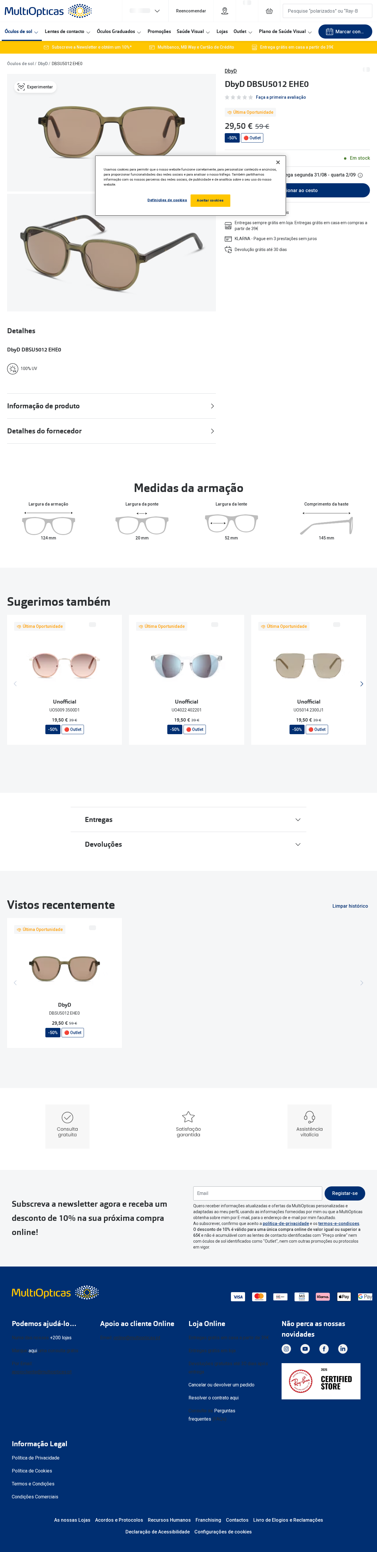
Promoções (159, 31)
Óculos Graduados (116, 31)
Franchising (208, 1520)
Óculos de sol (18, 31)
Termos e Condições (33, 1484)
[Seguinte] (361, 683)
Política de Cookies (32, 1471)
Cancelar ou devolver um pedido (221, 1385)
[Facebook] (324, 1349)
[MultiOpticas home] (56, 1292)
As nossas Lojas (72, 1520)
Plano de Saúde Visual (282, 31)
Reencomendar (191, 11)
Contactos (237, 1520)
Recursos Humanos (169, 1520)
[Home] (48, 11)
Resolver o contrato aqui (213, 1398)
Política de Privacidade (35, 1458)
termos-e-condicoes (338, 1223)
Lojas (222, 31)
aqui (33, 1350)
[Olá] (145, 11)
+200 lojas (61, 1337)
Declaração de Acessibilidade (157, 1532)
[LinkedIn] (343, 1349)
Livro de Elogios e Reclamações (288, 1520)
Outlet (240, 31)
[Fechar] (278, 162)
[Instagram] (286, 1349)
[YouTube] (305, 1349)
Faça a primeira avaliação (281, 97)
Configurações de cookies (223, 1532)
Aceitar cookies (210, 200)
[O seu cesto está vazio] (269, 11)
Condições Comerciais (35, 1497)
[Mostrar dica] (360, 175)
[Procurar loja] (225, 11)
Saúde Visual (190, 31)
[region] (190, 185)
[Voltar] (15, 683)
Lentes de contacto (64, 31)
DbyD (43, 63)
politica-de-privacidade (286, 1223)
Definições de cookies (167, 200)
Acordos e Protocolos (119, 1520)
